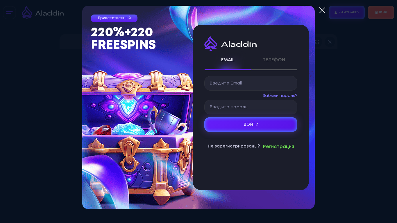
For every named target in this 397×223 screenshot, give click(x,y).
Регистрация (278, 147)
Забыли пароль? (280, 96)
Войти (251, 124)
